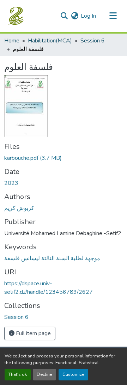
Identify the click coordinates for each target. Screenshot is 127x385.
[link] (63, 158)
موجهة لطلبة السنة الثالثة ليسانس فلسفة (52, 258)
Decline (44, 374)
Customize (73, 374)
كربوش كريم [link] (19, 208)
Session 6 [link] (92, 41)
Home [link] (11, 41)
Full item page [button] (32, 333)
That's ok (17, 374)
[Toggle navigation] (113, 16)
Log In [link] (88, 16)
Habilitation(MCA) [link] (50, 41)
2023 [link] (11, 183)
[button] (16, 16)
